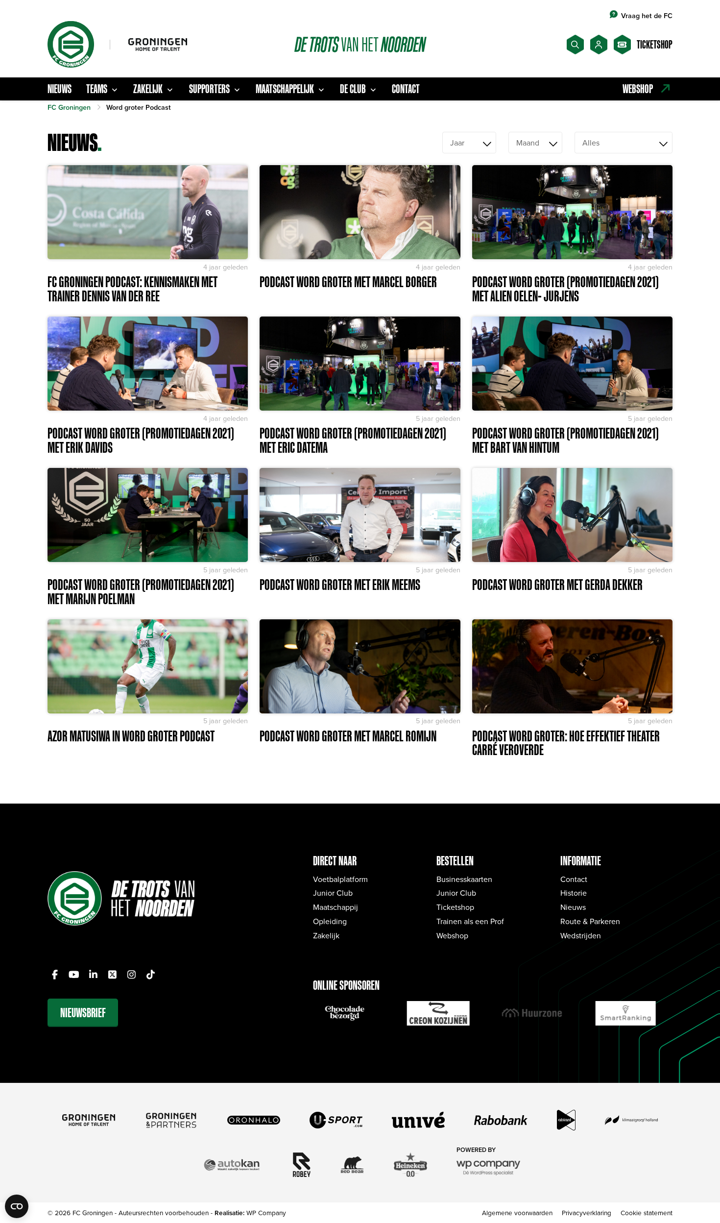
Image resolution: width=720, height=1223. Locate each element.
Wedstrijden (580, 935)
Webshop (452, 935)
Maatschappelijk (285, 89)
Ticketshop (455, 907)
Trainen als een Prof (470, 921)
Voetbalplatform (340, 879)
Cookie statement (646, 1212)
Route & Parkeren (590, 921)
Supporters (209, 89)
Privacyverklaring (586, 1212)
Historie (573, 892)
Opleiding (330, 921)
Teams (96, 89)
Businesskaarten (464, 879)
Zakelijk (148, 89)
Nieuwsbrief (83, 1012)
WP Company (266, 1212)
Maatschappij (335, 907)
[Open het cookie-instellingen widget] (16, 1206)
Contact (406, 89)
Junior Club (333, 892)
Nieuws (60, 89)
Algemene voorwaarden (517, 1212)
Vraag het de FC (646, 15)
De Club (353, 89)
